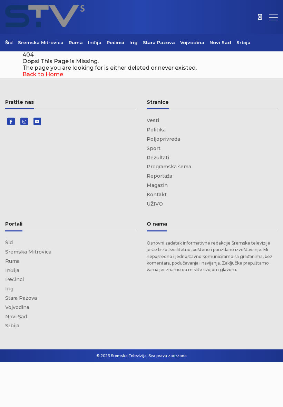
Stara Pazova (159, 42)
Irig (133, 42)
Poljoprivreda (163, 139)
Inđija (94, 42)
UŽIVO (155, 204)
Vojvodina (192, 42)
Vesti (153, 120)
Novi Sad (220, 42)
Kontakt (157, 194)
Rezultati (158, 158)
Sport (153, 148)
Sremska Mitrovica (41, 42)
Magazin (157, 185)
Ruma (76, 42)
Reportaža (159, 176)
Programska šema (169, 166)
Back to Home (42, 74)
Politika (156, 130)
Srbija (243, 42)
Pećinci (115, 42)
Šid (9, 42)
